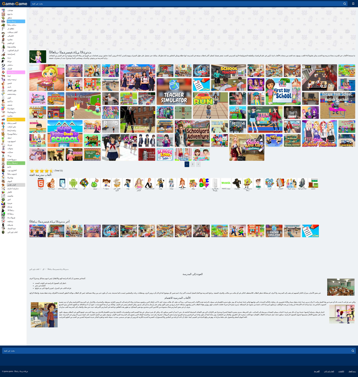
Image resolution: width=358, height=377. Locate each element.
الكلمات (341, 371)
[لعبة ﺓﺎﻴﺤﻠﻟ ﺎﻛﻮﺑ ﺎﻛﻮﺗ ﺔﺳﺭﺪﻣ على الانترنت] (183, 70)
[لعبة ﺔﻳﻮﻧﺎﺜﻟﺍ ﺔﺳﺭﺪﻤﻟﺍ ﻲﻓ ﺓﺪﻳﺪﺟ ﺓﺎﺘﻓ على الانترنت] (110, 70)
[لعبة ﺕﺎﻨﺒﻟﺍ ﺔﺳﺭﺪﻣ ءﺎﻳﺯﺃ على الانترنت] (319, 133)
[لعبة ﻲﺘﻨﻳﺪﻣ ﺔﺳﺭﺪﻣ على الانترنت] (274, 70)
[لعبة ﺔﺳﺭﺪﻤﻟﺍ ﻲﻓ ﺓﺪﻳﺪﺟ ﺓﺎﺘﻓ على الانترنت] (246, 147)
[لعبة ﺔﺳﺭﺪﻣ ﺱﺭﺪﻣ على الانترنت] (256, 70)
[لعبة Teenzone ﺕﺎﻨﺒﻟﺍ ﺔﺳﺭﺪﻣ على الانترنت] (74, 154)
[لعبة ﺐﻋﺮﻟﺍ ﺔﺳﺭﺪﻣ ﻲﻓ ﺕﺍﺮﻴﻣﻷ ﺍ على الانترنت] (165, 112)
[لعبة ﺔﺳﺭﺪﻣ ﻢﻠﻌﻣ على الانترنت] (228, 77)
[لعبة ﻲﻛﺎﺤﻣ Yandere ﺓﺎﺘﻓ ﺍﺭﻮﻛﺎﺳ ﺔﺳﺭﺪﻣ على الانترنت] (119, 147)
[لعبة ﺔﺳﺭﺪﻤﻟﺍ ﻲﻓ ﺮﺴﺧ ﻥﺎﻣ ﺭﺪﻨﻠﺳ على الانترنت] (137, 119)
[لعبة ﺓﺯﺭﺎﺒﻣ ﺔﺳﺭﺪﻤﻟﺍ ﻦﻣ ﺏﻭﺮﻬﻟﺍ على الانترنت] (74, 84)
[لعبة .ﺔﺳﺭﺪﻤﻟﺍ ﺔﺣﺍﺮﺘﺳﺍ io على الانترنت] (37, 154)
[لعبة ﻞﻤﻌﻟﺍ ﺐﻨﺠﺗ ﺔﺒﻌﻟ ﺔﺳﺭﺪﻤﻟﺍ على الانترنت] (46, 77)
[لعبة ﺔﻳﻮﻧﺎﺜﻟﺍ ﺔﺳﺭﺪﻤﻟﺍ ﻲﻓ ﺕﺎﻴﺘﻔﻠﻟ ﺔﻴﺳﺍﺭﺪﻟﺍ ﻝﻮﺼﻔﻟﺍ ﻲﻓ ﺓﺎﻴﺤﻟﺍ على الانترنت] (137, 77)
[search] (345, 3)
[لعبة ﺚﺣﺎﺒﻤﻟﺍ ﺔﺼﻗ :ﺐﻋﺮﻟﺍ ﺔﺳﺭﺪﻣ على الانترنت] (146, 98)
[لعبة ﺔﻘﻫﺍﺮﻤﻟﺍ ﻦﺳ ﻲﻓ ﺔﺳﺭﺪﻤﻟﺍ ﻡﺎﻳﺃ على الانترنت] (265, 119)
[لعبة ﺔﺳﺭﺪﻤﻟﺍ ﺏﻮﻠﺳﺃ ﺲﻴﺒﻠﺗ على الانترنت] (274, 140)
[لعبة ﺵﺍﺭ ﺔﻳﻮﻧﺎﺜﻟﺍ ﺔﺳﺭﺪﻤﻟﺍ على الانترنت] (56, 154)
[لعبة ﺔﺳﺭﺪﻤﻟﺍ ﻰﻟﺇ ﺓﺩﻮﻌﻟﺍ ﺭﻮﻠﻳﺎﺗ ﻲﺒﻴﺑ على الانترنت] (65, 133)
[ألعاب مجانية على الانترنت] (14, 3)
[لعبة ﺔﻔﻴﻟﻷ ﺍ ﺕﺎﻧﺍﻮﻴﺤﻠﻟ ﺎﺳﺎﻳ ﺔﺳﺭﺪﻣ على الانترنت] (292, 70)
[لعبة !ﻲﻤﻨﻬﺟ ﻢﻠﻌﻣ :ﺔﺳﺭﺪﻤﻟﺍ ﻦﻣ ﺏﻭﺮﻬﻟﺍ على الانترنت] (337, 105)
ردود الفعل (352, 371)
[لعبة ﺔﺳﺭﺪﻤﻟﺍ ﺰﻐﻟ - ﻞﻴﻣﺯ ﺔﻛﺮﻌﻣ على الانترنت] (165, 126)
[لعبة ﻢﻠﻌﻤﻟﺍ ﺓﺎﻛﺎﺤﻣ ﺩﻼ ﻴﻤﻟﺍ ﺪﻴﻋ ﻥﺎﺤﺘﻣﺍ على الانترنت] (201, 84)
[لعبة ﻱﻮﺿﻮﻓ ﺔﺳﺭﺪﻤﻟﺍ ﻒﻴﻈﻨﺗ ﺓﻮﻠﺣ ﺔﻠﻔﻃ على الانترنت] (201, 154)
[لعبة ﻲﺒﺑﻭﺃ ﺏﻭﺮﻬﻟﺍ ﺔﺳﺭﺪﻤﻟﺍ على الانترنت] (83, 105)
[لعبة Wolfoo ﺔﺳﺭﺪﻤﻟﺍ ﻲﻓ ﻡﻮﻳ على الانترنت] (92, 84)
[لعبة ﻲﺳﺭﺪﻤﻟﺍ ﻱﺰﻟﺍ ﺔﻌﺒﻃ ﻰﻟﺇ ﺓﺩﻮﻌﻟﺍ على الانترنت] (37, 98)
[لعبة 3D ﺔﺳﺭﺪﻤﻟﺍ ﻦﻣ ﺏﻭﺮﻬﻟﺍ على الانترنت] (92, 70)
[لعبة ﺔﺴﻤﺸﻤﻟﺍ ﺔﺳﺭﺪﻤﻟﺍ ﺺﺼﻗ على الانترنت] (346, 70)
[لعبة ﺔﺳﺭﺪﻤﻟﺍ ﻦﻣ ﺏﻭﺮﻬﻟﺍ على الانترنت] (310, 98)
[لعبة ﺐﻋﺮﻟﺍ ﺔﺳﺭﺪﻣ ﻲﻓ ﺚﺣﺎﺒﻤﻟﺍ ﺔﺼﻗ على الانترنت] (237, 98)
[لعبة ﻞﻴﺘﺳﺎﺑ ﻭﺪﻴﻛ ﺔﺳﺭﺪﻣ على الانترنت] (219, 140)
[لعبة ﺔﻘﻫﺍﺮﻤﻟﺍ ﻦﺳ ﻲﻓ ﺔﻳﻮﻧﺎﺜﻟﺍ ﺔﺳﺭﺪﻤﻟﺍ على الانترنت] (110, 112)
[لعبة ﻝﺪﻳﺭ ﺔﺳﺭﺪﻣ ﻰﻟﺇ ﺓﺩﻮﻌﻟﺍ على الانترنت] (219, 126)
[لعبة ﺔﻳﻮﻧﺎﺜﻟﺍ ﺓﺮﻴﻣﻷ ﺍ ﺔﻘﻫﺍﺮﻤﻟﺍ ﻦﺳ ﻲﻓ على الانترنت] (165, 140)
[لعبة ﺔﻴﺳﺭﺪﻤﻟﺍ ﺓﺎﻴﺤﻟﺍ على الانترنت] (146, 140)
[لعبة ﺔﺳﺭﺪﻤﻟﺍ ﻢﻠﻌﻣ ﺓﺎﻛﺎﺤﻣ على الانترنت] (183, 112)
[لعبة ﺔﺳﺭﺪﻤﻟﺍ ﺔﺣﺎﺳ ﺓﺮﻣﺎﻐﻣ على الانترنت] (192, 133)
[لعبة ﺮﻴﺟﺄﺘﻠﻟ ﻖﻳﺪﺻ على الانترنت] (346, 84)
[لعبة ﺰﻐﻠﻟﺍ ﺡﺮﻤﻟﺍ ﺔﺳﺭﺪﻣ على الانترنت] (92, 140)
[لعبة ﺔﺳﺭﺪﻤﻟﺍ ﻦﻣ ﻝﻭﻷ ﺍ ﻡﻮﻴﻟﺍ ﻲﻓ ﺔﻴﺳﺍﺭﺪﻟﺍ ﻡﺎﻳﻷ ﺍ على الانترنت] (128, 98)
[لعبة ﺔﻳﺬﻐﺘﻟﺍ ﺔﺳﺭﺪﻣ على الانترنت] (37, 126)
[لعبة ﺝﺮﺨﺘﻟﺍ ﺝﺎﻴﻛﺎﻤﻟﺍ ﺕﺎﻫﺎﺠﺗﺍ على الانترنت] (256, 98)
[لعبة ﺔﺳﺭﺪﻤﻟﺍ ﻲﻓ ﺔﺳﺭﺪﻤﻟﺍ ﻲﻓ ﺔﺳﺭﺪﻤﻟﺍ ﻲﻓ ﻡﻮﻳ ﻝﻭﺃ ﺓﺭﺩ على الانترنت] (283, 91)
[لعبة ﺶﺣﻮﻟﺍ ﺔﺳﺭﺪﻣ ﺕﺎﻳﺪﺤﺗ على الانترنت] (92, 154)
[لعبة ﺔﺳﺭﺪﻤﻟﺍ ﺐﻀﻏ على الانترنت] (201, 70)
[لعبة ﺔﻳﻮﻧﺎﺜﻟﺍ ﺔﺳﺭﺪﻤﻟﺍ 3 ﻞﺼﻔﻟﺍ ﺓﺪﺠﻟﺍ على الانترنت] (292, 112)
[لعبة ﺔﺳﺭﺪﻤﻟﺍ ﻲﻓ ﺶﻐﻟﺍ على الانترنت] (319, 77)
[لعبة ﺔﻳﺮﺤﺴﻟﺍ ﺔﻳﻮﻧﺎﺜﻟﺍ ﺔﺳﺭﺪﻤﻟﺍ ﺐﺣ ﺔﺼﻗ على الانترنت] (310, 112)
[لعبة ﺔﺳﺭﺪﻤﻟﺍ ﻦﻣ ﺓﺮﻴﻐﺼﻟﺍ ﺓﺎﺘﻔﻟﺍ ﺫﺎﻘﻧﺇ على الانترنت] (56, 112)
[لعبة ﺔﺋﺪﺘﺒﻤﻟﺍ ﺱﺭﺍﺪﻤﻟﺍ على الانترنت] (210, 105)
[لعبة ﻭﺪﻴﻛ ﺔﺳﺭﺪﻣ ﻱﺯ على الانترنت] (37, 140)
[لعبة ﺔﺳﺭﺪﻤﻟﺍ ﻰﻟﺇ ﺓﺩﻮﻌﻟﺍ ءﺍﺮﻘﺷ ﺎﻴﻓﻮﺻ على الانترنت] (92, 126)
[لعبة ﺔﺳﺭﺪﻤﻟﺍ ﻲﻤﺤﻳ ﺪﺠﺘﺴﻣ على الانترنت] (110, 84)
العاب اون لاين (329, 371)
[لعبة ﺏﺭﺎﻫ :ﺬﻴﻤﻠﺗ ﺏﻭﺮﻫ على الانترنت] (110, 98)
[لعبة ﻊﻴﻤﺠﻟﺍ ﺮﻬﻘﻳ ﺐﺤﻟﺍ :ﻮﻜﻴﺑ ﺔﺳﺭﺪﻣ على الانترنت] (37, 112)
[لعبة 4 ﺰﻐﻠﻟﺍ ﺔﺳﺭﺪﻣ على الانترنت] (237, 126)
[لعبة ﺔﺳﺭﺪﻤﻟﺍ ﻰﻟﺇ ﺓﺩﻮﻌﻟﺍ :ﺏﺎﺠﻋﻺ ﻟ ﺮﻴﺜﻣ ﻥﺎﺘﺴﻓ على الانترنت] (292, 126)
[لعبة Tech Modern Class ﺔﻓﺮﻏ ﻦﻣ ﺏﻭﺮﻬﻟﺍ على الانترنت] (292, 140)
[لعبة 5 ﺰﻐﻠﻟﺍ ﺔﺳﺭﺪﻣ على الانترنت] (110, 126)
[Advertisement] (111, 28)
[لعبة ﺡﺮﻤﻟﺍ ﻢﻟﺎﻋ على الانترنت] (74, 70)
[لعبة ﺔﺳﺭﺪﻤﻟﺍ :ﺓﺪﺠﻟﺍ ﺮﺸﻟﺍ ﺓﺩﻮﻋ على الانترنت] (146, 154)
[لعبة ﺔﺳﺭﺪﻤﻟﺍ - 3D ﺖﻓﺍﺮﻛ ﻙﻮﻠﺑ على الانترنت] (237, 112)
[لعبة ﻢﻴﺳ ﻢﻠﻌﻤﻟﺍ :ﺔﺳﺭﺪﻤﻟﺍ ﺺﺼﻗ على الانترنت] (56, 98)
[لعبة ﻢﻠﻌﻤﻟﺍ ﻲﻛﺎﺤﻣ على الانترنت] (174, 91)
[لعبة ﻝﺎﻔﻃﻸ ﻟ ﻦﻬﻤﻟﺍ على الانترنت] (346, 126)
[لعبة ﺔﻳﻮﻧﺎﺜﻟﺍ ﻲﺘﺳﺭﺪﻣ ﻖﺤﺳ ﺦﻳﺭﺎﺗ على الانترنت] (183, 154)
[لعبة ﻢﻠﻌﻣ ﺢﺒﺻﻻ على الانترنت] (346, 140)
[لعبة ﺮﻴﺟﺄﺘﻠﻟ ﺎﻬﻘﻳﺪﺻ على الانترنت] (256, 84)
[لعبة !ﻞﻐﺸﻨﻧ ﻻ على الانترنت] (165, 70)
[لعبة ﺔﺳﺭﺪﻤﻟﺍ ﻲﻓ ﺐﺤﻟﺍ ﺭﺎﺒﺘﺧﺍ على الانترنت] (165, 154)
